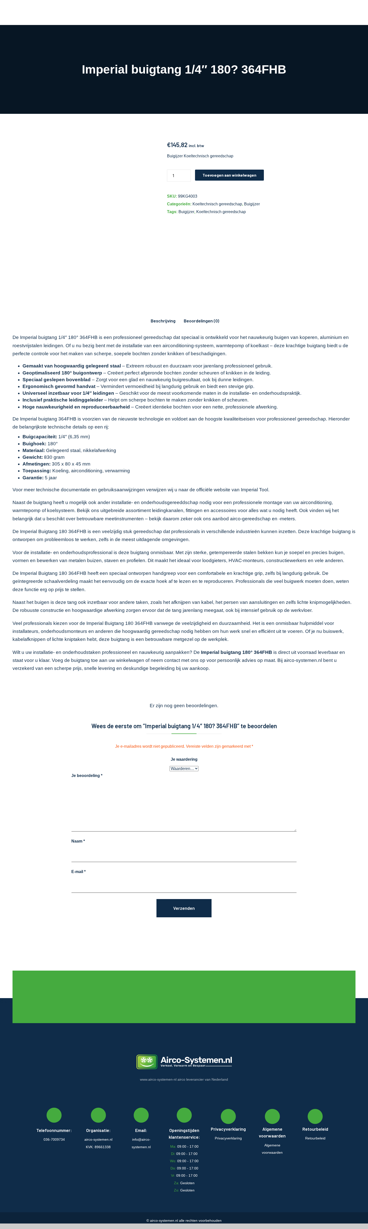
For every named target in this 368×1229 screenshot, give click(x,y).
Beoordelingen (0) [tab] (201, 320)
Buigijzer (252, 204)
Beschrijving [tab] (163, 320)
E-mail (78, 872)
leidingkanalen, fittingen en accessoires (194, 510)
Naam (78, 841)
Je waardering (184, 759)
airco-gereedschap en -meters (262, 518)
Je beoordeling (86, 775)
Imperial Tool (254, 489)
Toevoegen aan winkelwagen (229, 175)
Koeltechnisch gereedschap (217, 204)
